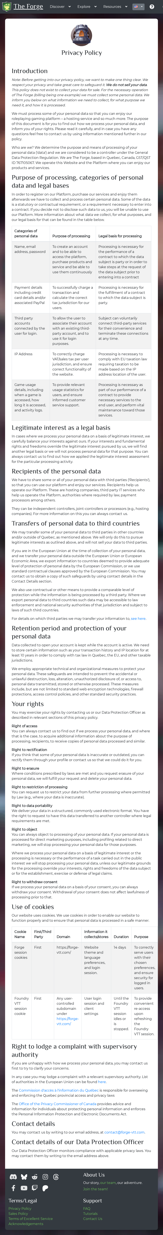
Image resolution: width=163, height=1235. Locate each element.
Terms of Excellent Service (30, 1219)
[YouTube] (24, 1188)
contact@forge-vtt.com (124, 1132)
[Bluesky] (24, 1177)
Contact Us (92, 1219)
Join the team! (95, 1189)
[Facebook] (13, 1188)
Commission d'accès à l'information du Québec (59, 1090)
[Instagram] (45, 1177)
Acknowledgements (25, 1224)
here (102, 1082)
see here (138, 619)
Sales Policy (18, 1214)
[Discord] (13, 1177)
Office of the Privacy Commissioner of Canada (57, 1104)
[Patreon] (45, 1188)
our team (108, 1183)
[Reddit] (34, 1177)
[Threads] (56, 1177)
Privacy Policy (19, 1209)
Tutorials (90, 1214)
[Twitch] (34, 1188)
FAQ (86, 1209)
